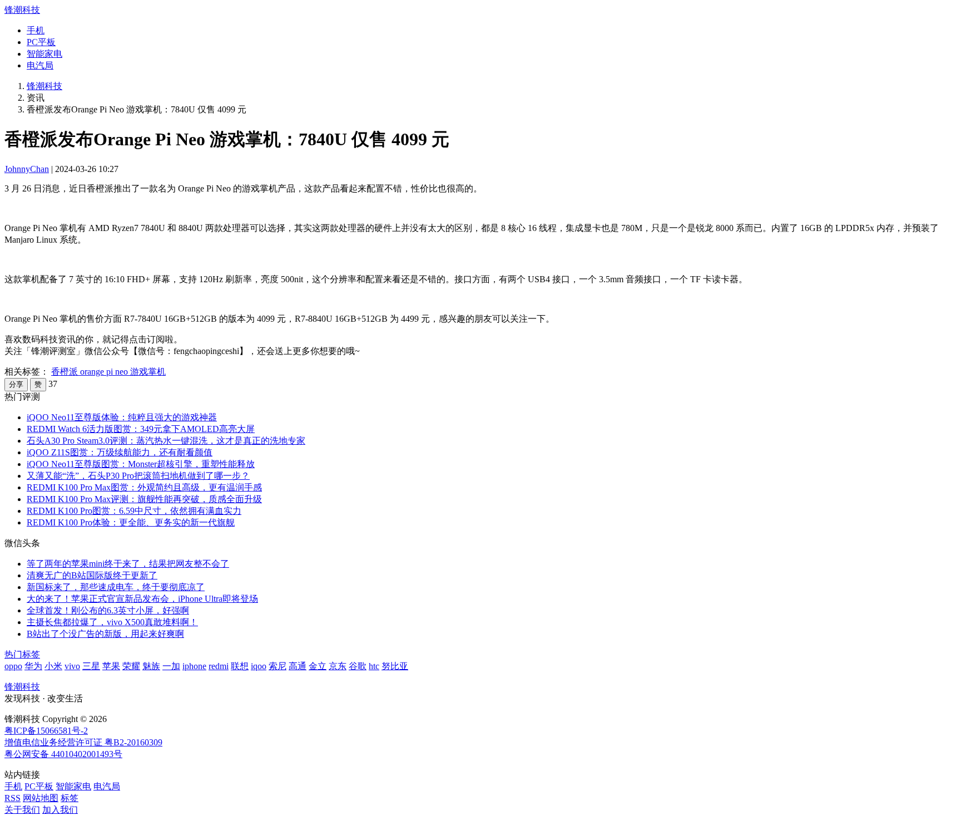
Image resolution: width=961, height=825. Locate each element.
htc (374, 666)
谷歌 (357, 666)
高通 (297, 666)
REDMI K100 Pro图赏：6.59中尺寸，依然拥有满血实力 (134, 510)
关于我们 (22, 809)
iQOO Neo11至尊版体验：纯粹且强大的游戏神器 (122, 417)
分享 (16, 384)
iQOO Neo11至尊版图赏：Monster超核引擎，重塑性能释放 (141, 464)
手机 (35, 30)
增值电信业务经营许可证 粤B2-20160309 (83, 742)
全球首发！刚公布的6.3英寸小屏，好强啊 (108, 610)
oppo (13, 666)
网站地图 (40, 798)
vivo (72, 666)
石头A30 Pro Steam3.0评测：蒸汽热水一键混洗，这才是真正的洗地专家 (166, 440)
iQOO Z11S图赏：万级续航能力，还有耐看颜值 (119, 452)
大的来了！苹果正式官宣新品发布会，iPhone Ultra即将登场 (142, 598)
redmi (219, 666)
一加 (171, 666)
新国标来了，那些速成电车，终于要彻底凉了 (116, 587)
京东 (337, 666)
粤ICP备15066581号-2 (46, 730)
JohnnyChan (26, 169)
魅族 (151, 666)
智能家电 (44, 53)
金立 (317, 666)
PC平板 (41, 42)
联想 (240, 666)
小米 (53, 666)
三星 (91, 666)
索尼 (277, 666)
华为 (33, 666)
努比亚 (395, 666)
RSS (12, 798)
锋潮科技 (22, 9)
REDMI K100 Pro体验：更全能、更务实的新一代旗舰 (131, 522)
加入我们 (60, 809)
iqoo (258, 666)
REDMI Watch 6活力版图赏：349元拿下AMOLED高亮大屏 (141, 429)
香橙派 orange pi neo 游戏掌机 (108, 371)
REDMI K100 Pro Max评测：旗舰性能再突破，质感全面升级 (144, 499)
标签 (69, 798)
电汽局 (40, 65)
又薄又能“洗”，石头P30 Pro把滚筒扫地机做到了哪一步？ (138, 475)
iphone (194, 666)
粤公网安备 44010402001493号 (63, 754)
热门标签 (22, 654)
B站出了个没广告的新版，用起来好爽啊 (105, 634)
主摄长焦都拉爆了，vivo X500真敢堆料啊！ (112, 622)
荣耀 (131, 666)
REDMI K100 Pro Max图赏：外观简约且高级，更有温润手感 (144, 487)
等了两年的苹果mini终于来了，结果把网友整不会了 (128, 563)
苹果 (111, 666)
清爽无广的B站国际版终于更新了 (92, 575)
